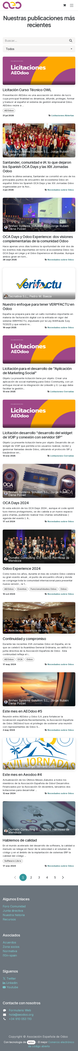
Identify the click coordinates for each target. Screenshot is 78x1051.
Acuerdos (9, 942)
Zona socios (11, 947)
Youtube (12, 987)
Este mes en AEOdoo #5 (22, 711)
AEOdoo (9, 110)
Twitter (11, 978)
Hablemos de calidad (20, 840)
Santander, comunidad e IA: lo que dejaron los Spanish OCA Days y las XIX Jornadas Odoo (37, 166)
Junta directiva (13, 910)
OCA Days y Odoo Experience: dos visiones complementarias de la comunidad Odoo (38, 239)
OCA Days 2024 (16, 503)
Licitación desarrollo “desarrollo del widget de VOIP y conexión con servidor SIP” (37, 435)
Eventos (21, 589)
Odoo (63, 589)
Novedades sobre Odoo (61, 190)
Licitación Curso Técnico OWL (27, 90)
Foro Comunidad (14, 906)
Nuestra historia (14, 915)
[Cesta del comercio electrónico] (64, 5)
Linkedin (11, 983)
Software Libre (12, 861)
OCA (19, 659)
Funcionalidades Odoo (43, 589)
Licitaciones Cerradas (62, 391)
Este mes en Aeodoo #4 (22, 774)
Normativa (10, 951)
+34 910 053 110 (20, 1019)
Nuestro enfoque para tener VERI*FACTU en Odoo (38, 306)
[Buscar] (70, 40)
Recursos (9, 919)
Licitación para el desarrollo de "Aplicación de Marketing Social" (37, 370)
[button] (39, 48)
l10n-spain (10, 955)
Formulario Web (20, 1010)
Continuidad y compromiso (24, 639)
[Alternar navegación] (71, 5)
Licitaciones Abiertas (62, 115)
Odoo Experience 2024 (22, 568)
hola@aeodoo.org (21, 1014)
